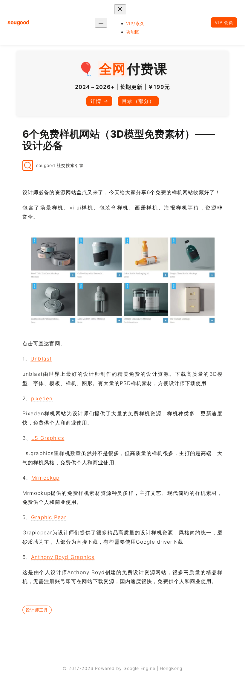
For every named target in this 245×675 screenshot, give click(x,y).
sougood (18, 22)
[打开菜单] (101, 23)
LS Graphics (47, 438)
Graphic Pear (48, 517)
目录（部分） (138, 101)
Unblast (41, 358)
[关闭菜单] (120, 9)
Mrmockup (45, 478)
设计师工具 (37, 609)
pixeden (42, 398)
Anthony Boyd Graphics (62, 557)
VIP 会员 (224, 22)
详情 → (99, 101)
